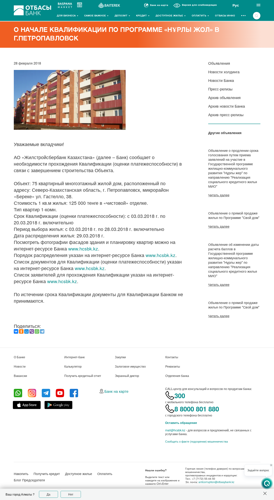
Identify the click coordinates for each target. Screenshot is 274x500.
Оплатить (199, 16)
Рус (235, 5)
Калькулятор (73, 366)
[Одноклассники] (21, 331)
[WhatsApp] (37, 331)
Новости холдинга (224, 71)
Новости (20, 366)
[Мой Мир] (26, 331)
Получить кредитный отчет (82, 376)
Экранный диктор (127, 376)
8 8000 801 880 (196, 408)
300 (179, 395)
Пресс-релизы (220, 89)
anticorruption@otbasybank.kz (216, 482)
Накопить (21, 473)
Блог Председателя (29, 479)
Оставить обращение (181, 423)
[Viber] (31, 331)
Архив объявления (224, 97)
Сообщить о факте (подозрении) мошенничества (196, 441)
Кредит (142, 16)
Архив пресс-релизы (225, 114)
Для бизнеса (66, 16)
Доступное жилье (169, 16)
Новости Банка (221, 80)
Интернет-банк (74, 357)
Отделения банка (177, 376)
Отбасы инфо (225, 16)
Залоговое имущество (130, 366)
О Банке (19, 357)
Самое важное (95, 16)
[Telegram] (42, 331)
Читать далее (218, 194)
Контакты (171, 357)
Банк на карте (116, 391)
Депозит (121, 16)
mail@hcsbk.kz (175, 430)
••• (243, 16)
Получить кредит (47, 473)
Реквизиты (172, 366)
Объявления (219, 63)
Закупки (120, 357)
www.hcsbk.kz (83, 248)
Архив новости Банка (226, 106)
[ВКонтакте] (16, 331)
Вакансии (20, 376)
